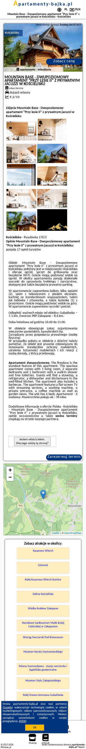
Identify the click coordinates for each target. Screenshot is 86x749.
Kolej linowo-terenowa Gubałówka (43, 695)
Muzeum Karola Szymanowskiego (43, 651)
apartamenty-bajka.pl (43, 4)
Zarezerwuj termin (64, 457)
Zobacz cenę (64, 61)
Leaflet (55, 533)
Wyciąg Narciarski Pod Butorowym (43, 637)
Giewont (43, 565)
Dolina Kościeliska (43, 594)
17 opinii (22, 250)
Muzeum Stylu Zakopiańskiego (43, 680)
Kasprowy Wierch (43, 550)
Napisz (81, 747)
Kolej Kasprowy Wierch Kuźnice (43, 579)
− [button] (10, 477)
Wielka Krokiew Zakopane (43, 608)
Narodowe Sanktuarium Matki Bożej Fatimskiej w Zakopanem (43, 625)
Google (8, 707)
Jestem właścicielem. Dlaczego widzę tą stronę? (32, 441)
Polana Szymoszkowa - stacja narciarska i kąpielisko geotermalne (43, 668)
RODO (22, 721)
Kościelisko (12, 33)
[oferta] (17, 69)
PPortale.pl (6, 747)
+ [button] (10, 470)
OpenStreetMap (72, 533)
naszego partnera (46, 419)
